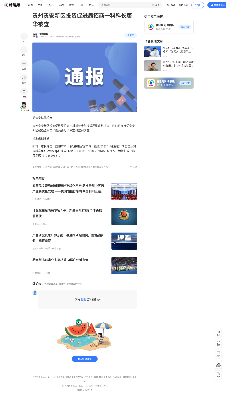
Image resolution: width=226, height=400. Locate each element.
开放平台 (79, 377)
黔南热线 (36, 273)
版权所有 (88, 390)
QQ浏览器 (117, 377)
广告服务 (88, 377)
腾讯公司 (81, 390)
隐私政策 (69, 377)
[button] (185, 27)
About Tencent (48, 377)
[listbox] (84, 225)
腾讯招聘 (98, 377)
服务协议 (60, 377)
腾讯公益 (107, 377)
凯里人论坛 (37, 248)
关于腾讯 (36, 377)
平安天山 (36, 224)
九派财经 (36, 199)
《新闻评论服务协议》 (74, 283)
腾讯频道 (127, 377)
